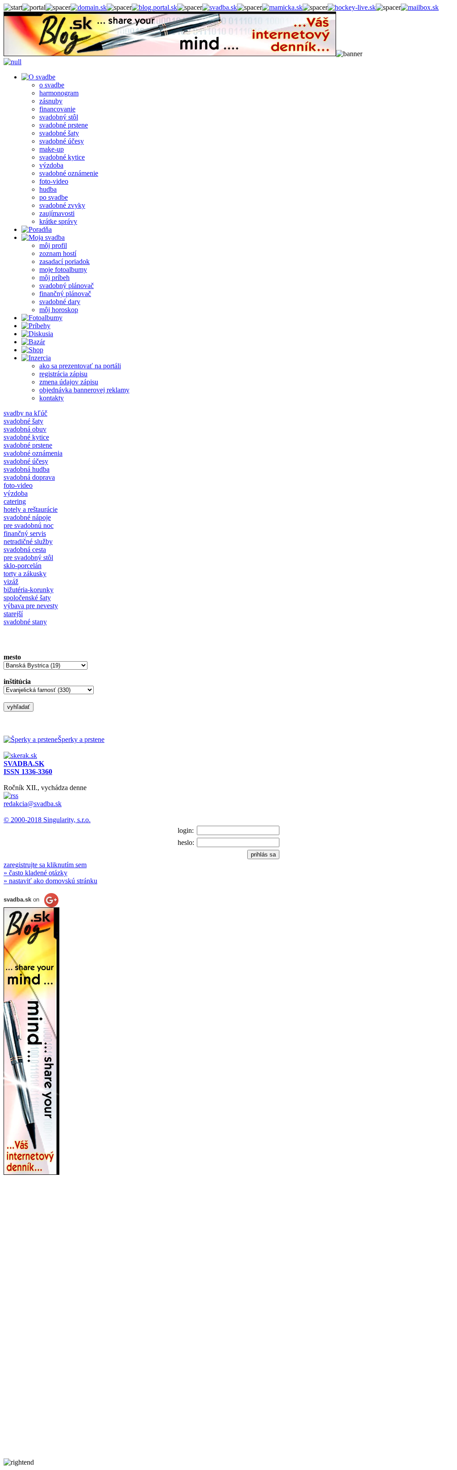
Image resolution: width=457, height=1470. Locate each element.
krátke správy (58, 221)
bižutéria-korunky (29, 589)
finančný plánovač (65, 293)
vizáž (11, 581)
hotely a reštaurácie (31, 509)
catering (15, 501)
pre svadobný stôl (28, 557)
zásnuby (50, 101)
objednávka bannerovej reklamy (84, 390)
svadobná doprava (29, 477)
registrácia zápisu (63, 374)
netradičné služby (28, 541)
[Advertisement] (39, 1324)
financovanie (57, 109)
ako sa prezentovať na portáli (80, 366)
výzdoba (51, 165)
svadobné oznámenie (68, 173)
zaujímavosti (57, 213)
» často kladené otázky (35, 873)
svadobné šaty (59, 133)
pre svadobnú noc (29, 525)
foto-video (53, 181)
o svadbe (51, 85)
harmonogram (59, 93)
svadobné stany (25, 622)
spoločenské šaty (27, 597)
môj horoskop (58, 309)
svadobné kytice (62, 157)
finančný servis (25, 533)
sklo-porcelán (23, 565)
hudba (48, 189)
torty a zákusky (25, 573)
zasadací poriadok (64, 261)
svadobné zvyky (62, 205)
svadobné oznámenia (33, 453)
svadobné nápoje (27, 517)
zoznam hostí (57, 253)
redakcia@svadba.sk (33, 803)
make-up (51, 149)
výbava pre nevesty (31, 605)
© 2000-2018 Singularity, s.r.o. (47, 820)
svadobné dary (59, 301)
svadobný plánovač (66, 285)
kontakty (51, 398)
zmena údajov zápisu (68, 382)
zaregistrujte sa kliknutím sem (45, 865)
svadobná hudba (27, 469)
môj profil (53, 245)
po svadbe (53, 197)
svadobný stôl (58, 117)
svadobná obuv (25, 429)
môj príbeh (54, 277)
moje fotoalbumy (63, 269)
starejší (13, 614)
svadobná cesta (25, 549)
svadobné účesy (61, 141)
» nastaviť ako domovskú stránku (50, 881)
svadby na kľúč (25, 413)
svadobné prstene (63, 125)
